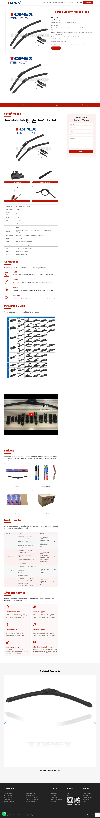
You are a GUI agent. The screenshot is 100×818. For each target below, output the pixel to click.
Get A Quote (56, 48)
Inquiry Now (81, 151)
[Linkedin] (82, 815)
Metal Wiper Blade (8, 797)
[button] (4, 814)
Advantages (25, 105)
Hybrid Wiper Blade (31, 793)
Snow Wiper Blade (30, 795)
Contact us (71, 2)
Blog (68, 795)
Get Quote (88, 2)
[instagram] (92, 815)
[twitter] (90, 815)
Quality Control (68, 105)
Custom (84, 801)
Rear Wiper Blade (8, 795)
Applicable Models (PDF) (88, 797)
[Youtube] (87, 815)
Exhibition (53, 801)
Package (55, 105)
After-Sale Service (86, 105)
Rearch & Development (56, 799)
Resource (63, 2)
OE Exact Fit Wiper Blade (32, 797)
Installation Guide (41, 105)
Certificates (54, 797)
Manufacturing (54, 793)
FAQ (68, 793)
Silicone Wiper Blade (9, 801)
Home (43, 2)
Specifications (11, 105)
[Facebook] (85, 815)
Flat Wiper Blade (8, 793)
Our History (54, 795)
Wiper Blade (56, 2)
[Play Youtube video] (31, 414)
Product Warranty (87, 793)
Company (48, 2)
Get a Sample (86, 799)
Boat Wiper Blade (30, 801)
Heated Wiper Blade (8, 799)
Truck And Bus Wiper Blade (32, 799)
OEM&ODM (85, 795)
